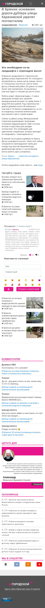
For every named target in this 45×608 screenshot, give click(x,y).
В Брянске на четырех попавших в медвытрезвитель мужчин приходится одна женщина (19, 513)
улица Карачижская (10, 159)
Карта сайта (10, 589)
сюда (40, 165)
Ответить (23, 255)
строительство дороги (28, 156)
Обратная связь (23, 589)
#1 (6, 229)
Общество (23, 25)
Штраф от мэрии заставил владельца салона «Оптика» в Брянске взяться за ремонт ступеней (20, 532)
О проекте (35, 589)
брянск (11, 156)
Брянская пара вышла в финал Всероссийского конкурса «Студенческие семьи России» (21, 502)
